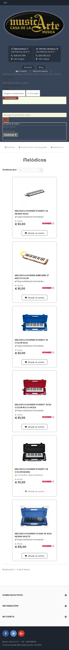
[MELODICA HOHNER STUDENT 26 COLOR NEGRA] (34, 452)
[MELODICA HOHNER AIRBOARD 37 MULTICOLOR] (34, 258)
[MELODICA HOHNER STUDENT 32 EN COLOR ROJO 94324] (34, 387)
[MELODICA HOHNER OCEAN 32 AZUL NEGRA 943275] (34, 516)
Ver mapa (19, 58)
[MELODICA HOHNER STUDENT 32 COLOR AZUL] (34, 323)
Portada (10, 147)
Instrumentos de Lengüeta (34, 147)
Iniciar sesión (41, 71)
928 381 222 (44, 55)
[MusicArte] (34, 25)
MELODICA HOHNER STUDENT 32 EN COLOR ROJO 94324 (33, 406)
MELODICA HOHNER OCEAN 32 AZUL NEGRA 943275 (33, 535)
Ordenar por (9, 169)
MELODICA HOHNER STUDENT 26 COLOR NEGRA (31, 471)
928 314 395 (20, 55)
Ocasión (28, 67)
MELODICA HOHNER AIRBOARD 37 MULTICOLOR (32, 277)
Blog (41, 67)
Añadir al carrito (35, 233)
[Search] (5, 119)
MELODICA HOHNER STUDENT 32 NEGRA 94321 (31, 212)
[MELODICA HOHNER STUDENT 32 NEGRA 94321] (34, 194)
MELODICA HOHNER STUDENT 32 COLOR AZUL (31, 341)
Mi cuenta (22, 71)
